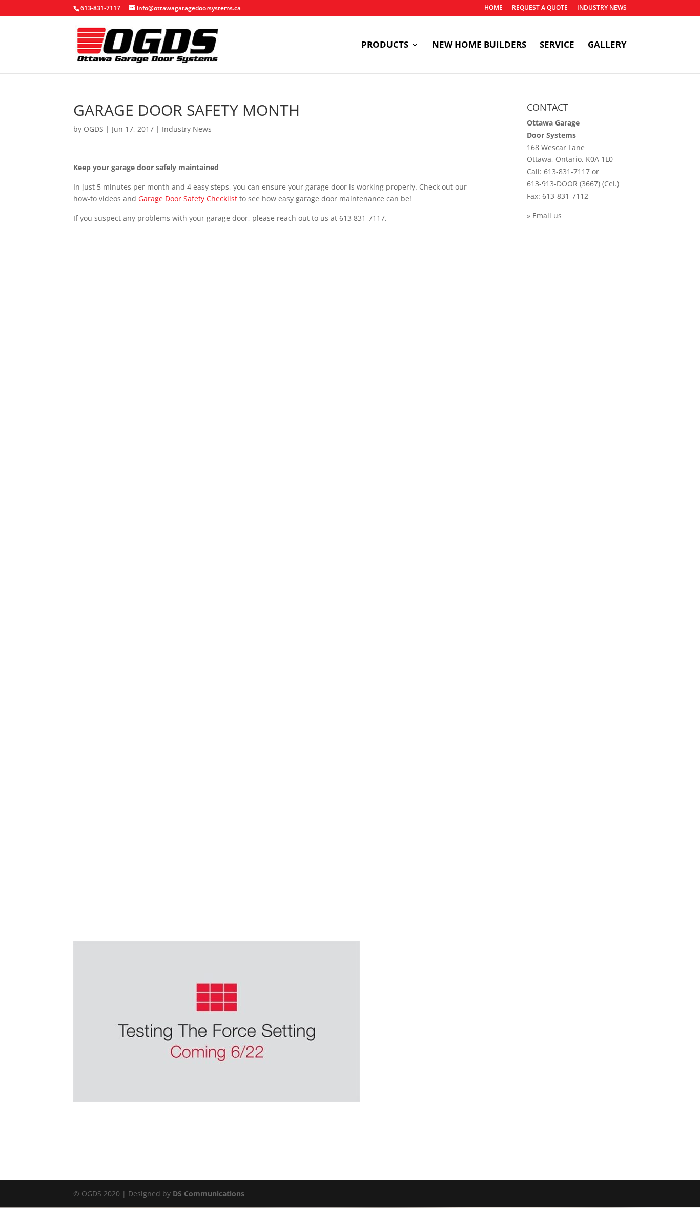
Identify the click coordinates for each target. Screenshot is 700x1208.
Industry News (187, 129)
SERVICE (557, 45)
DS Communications (208, 1193)
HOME (493, 8)
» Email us (544, 215)
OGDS (94, 129)
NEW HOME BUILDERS (479, 45)
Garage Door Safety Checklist (188, 198)
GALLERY (607, 45)
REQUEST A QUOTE (540, 8)
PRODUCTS (384, 45)
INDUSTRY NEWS (602, 8)
